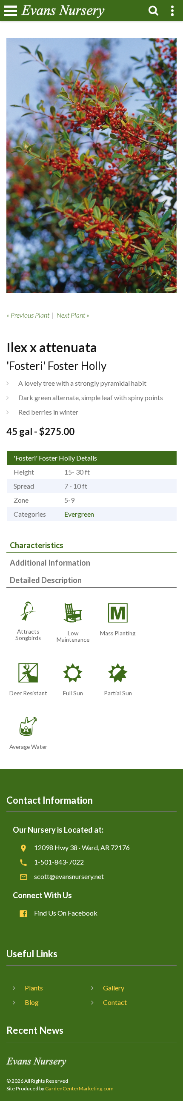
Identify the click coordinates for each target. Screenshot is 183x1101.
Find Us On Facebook (65, 913)
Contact (115, 1002)
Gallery (113, 988)
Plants (34, 988)
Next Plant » (73, 315)
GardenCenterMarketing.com (79, 1088)
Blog (32, 1002)
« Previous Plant (27, 315)
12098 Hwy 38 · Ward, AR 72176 (82, 847)
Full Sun (73, 693)
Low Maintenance (73, 636)
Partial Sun (118, 693)
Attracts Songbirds (28, 634)
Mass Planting (117, 633)
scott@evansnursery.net (69, 876)
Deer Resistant (28, 693)
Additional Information (50, 562)
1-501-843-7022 (59, 862)
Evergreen (79, 514)
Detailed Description (46, 580)
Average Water (28, 746)
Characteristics (36, 545)
